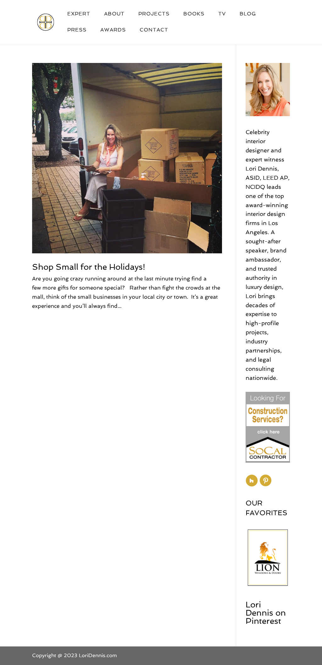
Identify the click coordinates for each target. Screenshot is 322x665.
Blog (248, 14)
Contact (154, 30)
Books (193, 14)
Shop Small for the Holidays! (88, 267)
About (114, 14)
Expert (78, 14)
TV (222, 14)
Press (76, 30)
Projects (153, 14)
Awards (113, 30)
